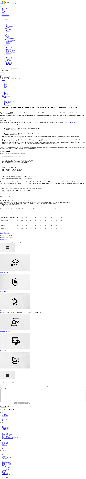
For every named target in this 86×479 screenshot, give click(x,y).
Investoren (4, 465)
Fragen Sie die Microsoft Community (6, 331)
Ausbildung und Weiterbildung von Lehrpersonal (10, 437)
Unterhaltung (6, 39)
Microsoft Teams (9, 34)
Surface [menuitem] (5, 89)
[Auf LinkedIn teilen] (6, 232)
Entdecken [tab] (2, 239)
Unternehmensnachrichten (6, 463)
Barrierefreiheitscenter (3, 310)
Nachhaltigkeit (4, 466)
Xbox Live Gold (9, 41)
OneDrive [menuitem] (6, 83)
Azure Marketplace (9, 58)
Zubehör (7, 37)
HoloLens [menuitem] (6, 93)
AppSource (8, 59)
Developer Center (5, 452)
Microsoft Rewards (9, 62)
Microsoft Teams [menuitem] (7, 82)
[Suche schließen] (1, 3)
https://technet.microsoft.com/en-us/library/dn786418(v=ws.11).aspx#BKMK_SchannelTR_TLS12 (53, 198)
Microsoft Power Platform (10, 52)
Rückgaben (4, 426)
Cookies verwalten (5, 473)
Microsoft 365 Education (6, 435)
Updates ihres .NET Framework (70, 122)
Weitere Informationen (5, 429)
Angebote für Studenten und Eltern (7, 438)
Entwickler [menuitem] (6, 103)
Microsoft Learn (8, 56)
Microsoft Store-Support (6, 425)
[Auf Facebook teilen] (2, 232)
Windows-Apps (8, 29)
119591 (1, 147)
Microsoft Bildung (5, 432)
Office (3, 9)
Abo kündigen (4, 470)
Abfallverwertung (5, 428)
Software (6, 28)
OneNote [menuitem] (5, 84)
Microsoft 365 (4, 8)
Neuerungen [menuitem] (4, 95)
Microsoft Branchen (9, 51)
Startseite (3, 7)
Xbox (3, 12)
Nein (3, 385)
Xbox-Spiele (8, 42)
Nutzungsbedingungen (6, 474)
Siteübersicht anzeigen (7, 66)
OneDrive (8, 31)
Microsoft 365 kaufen (5, 15)
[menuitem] (3, 80)
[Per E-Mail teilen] (9, 232)
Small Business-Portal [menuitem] (7, 102)
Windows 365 (8, 53)
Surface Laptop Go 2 (5, 417)
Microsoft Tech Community (10, 57)
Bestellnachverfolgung (5, 427)
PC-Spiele (8, 43)
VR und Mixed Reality (10, 38)
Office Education (5, 436)
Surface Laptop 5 (5, 415)
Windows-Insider (3, 369)
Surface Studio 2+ (5, 416)
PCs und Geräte (7, 35)
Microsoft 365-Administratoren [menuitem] (9, 101)
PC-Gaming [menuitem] (6, 92)
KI (6, 30)
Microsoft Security (9, 47)
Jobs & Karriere (4, 461)
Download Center (9, 63)
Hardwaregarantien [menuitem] (7, 94)
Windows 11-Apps (5, 420)
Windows (3, 10)
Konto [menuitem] (5, 97)
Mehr (3, 14)
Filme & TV (8, 44)
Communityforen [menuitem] (7, 100)
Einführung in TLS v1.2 (21, 206)
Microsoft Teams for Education (7, 434)
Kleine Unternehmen (9, 26)
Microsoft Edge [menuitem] (6, 86)
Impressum (4, 471)
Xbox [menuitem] (5, 91)
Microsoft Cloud (9, 46)
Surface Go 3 (4, 418)
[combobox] (5, 68)
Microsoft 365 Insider (3, 380)
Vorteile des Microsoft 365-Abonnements (6, 253)
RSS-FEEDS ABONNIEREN (5, 233)
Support (7, 27)
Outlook (7, 32)
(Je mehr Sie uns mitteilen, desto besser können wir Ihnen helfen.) (17, 386)
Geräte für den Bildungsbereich (7, 433)
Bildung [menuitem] (5, 104)
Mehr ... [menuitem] (5, 87)
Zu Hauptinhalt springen (4, 0)
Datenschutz (4, 472)
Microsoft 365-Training (4, 272)
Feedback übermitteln (4, 407)
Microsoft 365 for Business (10, 50)
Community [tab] (6, 239)
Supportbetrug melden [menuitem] (7, 105)
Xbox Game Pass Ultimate (10, 40)
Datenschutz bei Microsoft (6, 464)
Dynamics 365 (8, 49)
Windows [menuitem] (5, 85)
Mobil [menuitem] (5, 90)
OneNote (7, 33)
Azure (7, 48)
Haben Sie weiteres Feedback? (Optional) (6, 406)
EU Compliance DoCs (6, 476)
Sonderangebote (4, 13)
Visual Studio (8, 60)
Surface (3, 11)
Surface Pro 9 (4, 414)
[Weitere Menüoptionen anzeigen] (0, 4)
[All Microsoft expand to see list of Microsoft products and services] (0, 3)
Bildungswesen (8, 64)
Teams (7, 22)
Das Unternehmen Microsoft (6, 462)
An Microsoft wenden (5, 469)
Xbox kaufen (8, 36)
